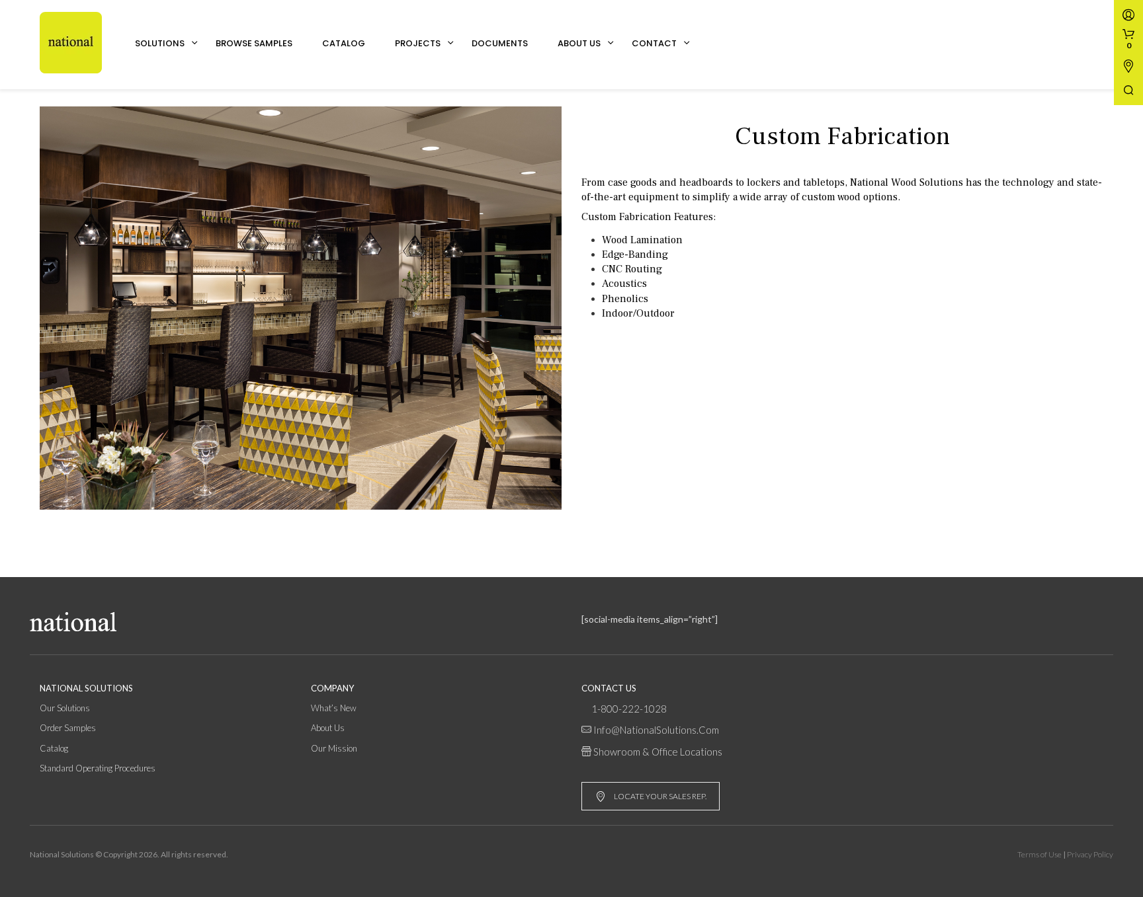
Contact (654, 43)
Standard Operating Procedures (97, 768)
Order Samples (68, 727)
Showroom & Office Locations (657, 752)
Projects (418, 43)
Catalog (343, 43)
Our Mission (334, 748)
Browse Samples (254, 43)
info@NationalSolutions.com (656, 730)
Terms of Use (1039, 854)
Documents (500, 43)
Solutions (160, 43)
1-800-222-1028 (629, 709)
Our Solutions (65, 708)
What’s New (334, 708)
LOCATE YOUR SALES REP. (660, 796)
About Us (579, 43)
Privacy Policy (1090, 854)
